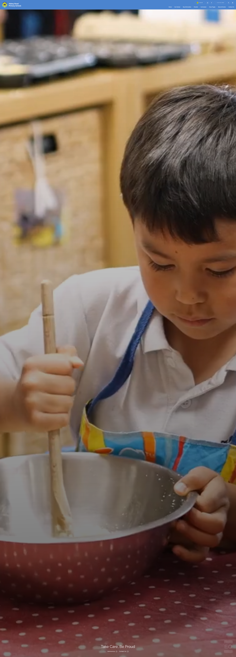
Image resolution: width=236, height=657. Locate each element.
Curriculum (203, 7)
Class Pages (212, 7)
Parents (196, 7)
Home (170, 7)
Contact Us (231, 7)
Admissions (111, 651)
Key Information (187, 7)
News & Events (222, 7)
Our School (177, 7)
